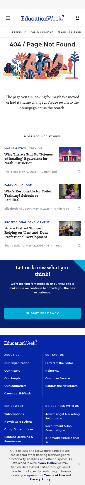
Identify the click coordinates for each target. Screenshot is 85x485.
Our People (12, 378)
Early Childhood (18, 185)
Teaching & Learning (71, 32)
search (59, 107)
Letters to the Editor (59, 363)
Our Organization (16, 363)
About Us (11, 354)
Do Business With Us (62, 405)
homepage (28, 107)
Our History (12, 370)
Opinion (35, 148)
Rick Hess (11, 171)
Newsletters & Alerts (18, 421)
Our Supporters (15, 385)
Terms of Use (54, 475)
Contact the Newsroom (61, 385)
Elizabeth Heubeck (17, 208)
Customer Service (57, 378)
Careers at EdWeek (17, 393)
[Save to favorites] (79, 172)
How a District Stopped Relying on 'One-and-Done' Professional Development (26, 232)
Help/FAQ (52, 370)
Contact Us (54, 354)
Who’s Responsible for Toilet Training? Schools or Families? (27, 195)
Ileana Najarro (14, 245)
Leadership (18, 32)
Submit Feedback (42, 313)
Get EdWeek (13, 405)
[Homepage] (42, 17)
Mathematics (15, 148)
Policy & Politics (42, 32)
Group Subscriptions (18, 429)
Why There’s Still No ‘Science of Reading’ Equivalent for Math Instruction (28, 158)
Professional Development (27, 222)
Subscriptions (14, 414)
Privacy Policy (45, 463)
